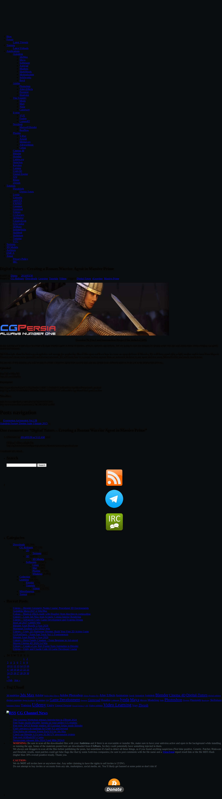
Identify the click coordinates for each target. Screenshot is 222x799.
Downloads (31, 278)
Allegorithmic (27, 144)
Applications (13, 51)
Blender (17, 153)
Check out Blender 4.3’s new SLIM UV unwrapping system (44, 734)
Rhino (16, 179)
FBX (47, 700)
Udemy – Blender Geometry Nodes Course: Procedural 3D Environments (51, 608)
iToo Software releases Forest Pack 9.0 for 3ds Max (39, 731)
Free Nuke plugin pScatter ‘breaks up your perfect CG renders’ (45, 722)
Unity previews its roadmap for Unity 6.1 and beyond (40, 728)
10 (8, 666)
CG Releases (17, 278)
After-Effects (26, 89)
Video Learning (117, 704)
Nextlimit (18, 124)
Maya (22, 60)
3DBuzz (17, 226)
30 (27, 673)
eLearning (97, 278)
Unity (50, 705)
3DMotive (18, 218)
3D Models (12, 247)
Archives (11, 250)
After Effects (107, 695)
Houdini (17, 156)
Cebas (23, 147)
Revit (22, 80)
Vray (135, 705)
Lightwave (18, 159)
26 (14, 673)
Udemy (17, 212)
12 (14, 666)
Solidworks (25, 77)
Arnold (23, 139)
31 (8, 676)
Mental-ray (25, 141)
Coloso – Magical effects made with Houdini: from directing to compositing (52, 614)
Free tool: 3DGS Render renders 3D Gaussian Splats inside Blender (48, 725)
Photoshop (25, 86)
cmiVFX (17, 200)
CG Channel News (32, 713)
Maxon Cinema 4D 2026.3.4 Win (30, 643)
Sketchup (18, 162)
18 (11, 669)
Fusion (23, 118)
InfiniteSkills (19, 229)
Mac (35, 568)
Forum (10, 39)
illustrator (24, 95)
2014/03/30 (27, 275)
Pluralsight (18, 188)
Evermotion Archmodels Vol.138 (20, 420)
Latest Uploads (20, 48)
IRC (15, 261)
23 (27, 669)
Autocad (24, 65)
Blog (9, 36)
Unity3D (17, 171)
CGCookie (18, 223)
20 (18, 669)
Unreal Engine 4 (78, 706)
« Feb (9, 680)
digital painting (14, 700)
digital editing (214, 695)
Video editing (96, 705)
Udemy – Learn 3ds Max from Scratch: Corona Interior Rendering (47, 616)
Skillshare (18, 235)
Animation (122, 695)
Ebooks (30, 582)
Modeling (153, 700)
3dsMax (24, 57)
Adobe (16, 83)
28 (21, 673)
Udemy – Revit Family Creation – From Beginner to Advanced (45, 640)
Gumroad (18, 209)
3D (27, 556)
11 (11, 666)
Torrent (23, 594)
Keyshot (17, 165)
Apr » (17, 680)
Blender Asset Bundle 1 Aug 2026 (30, 637)
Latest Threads (20, 42)
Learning (43, 278)
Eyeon (16, 112)
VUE (22, 115)
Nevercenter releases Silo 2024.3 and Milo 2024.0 (38, 740)
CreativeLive (19, 220)
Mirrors (143, 700)
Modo (23, 100)
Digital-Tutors (27, 191)
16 (27, 666)
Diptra (14, 275)
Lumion (17, 168)
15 (24, 666)
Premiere (24, 92)
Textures (11, 244)
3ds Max (27, 695)
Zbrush (16, 182)
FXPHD (17, 203)
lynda (124, 699)
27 (18, 673)
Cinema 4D (177, 695)
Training (26, 705)
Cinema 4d (18, 150)
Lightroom (115, 700)
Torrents (11, 45)
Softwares (31, 562)
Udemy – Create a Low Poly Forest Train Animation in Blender (45, 646)
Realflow (24, 130)
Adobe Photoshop (71, 695)
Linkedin (17, 197)
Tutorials (11, 185)
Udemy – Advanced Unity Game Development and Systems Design (48, 619)
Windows (37, 573)
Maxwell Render (28, 127)
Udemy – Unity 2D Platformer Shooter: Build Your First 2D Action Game (51, 631)
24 (8, 673)
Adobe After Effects (51, 696)
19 (14, 669)
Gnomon (17, 206)
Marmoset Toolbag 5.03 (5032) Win (31, 628)
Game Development (65, 700)
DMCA (10, 253)
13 (18, 666)
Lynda (16, 194)
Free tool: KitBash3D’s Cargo (28, 737)
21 (21, 669)
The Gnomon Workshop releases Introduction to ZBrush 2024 (45, 719)
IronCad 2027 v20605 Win (27, 622)
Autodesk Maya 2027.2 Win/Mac (30, 611)
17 (8, 669)
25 (11, 673)
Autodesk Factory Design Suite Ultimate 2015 (23, 423)
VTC (15, 241)
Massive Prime (111, 278)
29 (24, 673)
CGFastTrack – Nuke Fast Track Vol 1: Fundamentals (40, 634)
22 (24, 669)
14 (21, 666)
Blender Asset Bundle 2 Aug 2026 (30, 625)
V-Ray (23, 136)
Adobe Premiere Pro (91, 696)
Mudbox (24, 68)
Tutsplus (17, 238)
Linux (36, 565)
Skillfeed (17, 232)
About (10, 256)
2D (27, 550)
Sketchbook (26, 71)
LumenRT (25, 121)
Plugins (17, 133)
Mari (22, 103)
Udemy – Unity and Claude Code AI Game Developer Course (45, 649)
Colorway (25, 109)
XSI (15, 177)
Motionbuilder (27, 74)
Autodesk (18, 54)
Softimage (25, 62)
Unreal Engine (20, 174)
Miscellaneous (27, 591)
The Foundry (19, 98)
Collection (25, 576)
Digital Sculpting (28, 700)
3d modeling (13, 695)
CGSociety (18, 215)
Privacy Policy (20, 259)
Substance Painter (13, 706)
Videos (62, 278)
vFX (86, 706)
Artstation (139, 695)
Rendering (205, 700)
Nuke (22, 106)
